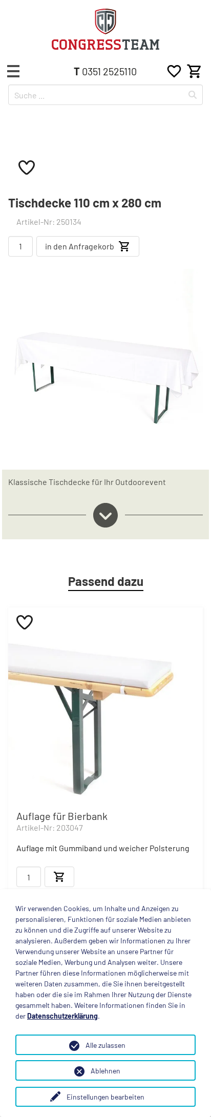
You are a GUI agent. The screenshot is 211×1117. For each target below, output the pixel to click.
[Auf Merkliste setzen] (26, 167)
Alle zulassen (105, 1045)
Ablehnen (105, 1070)
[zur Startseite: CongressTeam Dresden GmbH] (105, 29)
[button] (13, 71)
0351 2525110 (105, 71)
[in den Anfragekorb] (59, 877)
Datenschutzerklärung (62, 1015)
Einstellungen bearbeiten (105, 1096)
